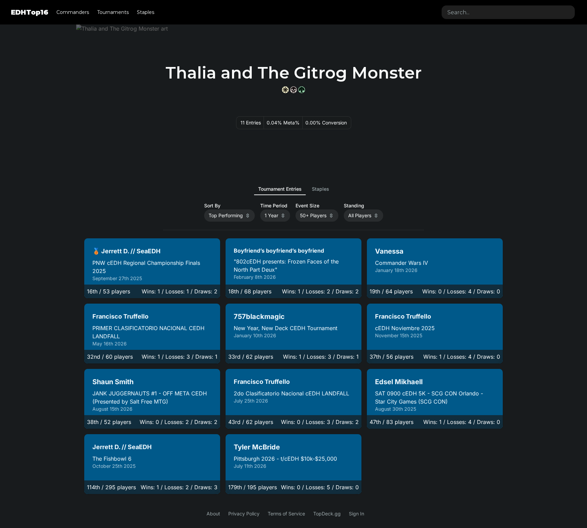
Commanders (72, 12)
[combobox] (508, 12)
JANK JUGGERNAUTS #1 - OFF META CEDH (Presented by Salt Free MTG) (149, 397)
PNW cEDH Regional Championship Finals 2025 (146, 266)
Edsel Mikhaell (399, 382)
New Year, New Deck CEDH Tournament (285, 328)
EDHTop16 (29, 12)
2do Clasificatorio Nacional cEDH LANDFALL (291, 393)
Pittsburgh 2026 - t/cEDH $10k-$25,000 (285, 458)
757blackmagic (259, 316)
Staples (145, 12)
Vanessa (389, 251)
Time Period (273, 205)
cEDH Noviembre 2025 (405, 328)
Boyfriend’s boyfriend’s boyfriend (279, 250)
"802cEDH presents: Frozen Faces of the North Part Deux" (286, 265)
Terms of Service (286, 513)
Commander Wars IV (401, 262)
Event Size (307, 205)
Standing (354, 205)
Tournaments (113, 12)
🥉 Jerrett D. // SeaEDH (126, 251)
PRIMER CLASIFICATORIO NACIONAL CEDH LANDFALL (148, 332)
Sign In (356, 513)
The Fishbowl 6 (111, 458)
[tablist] (293, 189)
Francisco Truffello (120, 316)
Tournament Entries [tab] (280, 189)
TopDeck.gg (327, 513)
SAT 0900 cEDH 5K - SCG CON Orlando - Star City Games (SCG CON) (429, 397)
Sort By (212, 205)
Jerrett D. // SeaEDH (122, 446)
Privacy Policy (244, 513)
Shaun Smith (113, 382)
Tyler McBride (257, 447)
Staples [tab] (320, 189)
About (213, 513)
